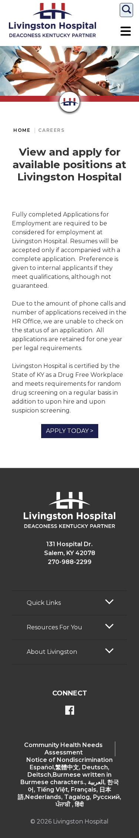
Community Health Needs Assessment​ (63, 748)
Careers (51, 130)
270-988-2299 (70, 561)
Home (21, 130)
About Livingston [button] (52, 651)
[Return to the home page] (52, 20)
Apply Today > (69, 430)
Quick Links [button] (44, 602)
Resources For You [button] (54, 627)
